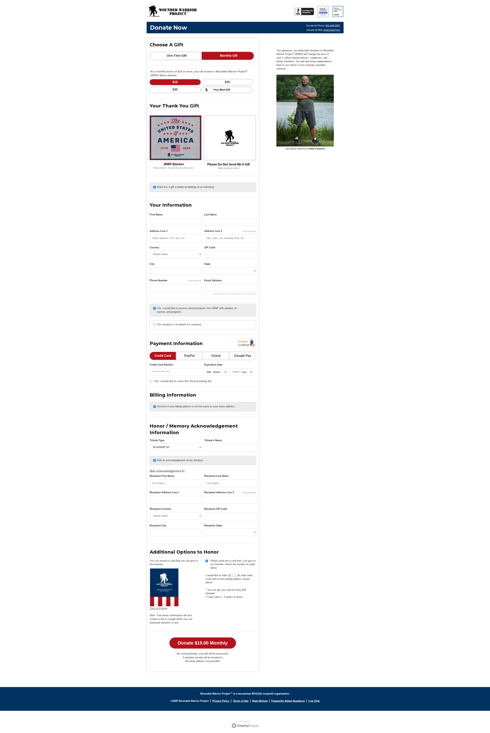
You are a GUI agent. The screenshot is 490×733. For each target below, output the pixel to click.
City (152, 264)
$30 (175, 89)
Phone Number (175, 280)
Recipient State (213, 525)
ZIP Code (209, 247)
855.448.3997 (333, 25)
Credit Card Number (161, 364)
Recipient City (158, 525)
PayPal (189, 355)
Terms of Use (240, 701)
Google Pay (242, 355)
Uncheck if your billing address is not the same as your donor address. (196, 406)
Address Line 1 (158, 231)
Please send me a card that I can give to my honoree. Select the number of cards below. (233, 564)
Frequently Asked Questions (288, 701)
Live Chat (313, 701)
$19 (175, 82)
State (207, 264)
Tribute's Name (213, 440)
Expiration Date (213, 364)
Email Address (213, 280)
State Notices (260, 701)
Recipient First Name (162, 475)
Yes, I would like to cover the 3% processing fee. (183, 381)
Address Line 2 (230, 231)
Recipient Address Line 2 (230, 492)
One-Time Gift (176, 55)
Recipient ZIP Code (215, 508)
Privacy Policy (220, 701)
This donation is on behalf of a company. (179, 324)
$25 (227, 82)
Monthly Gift (228, 55)
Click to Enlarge (158, 608)
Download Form (331, 29)
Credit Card (162, 355)
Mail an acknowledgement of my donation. (180, 460)
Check (216, 355)
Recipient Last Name (216, 475)
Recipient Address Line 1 (164, 492)
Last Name (210, 214)
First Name (156, 214)
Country (154, 247)
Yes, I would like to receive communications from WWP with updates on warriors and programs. (197, 310)
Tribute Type (157, 440)
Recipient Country (160, 508)
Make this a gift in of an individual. (186, 187)
